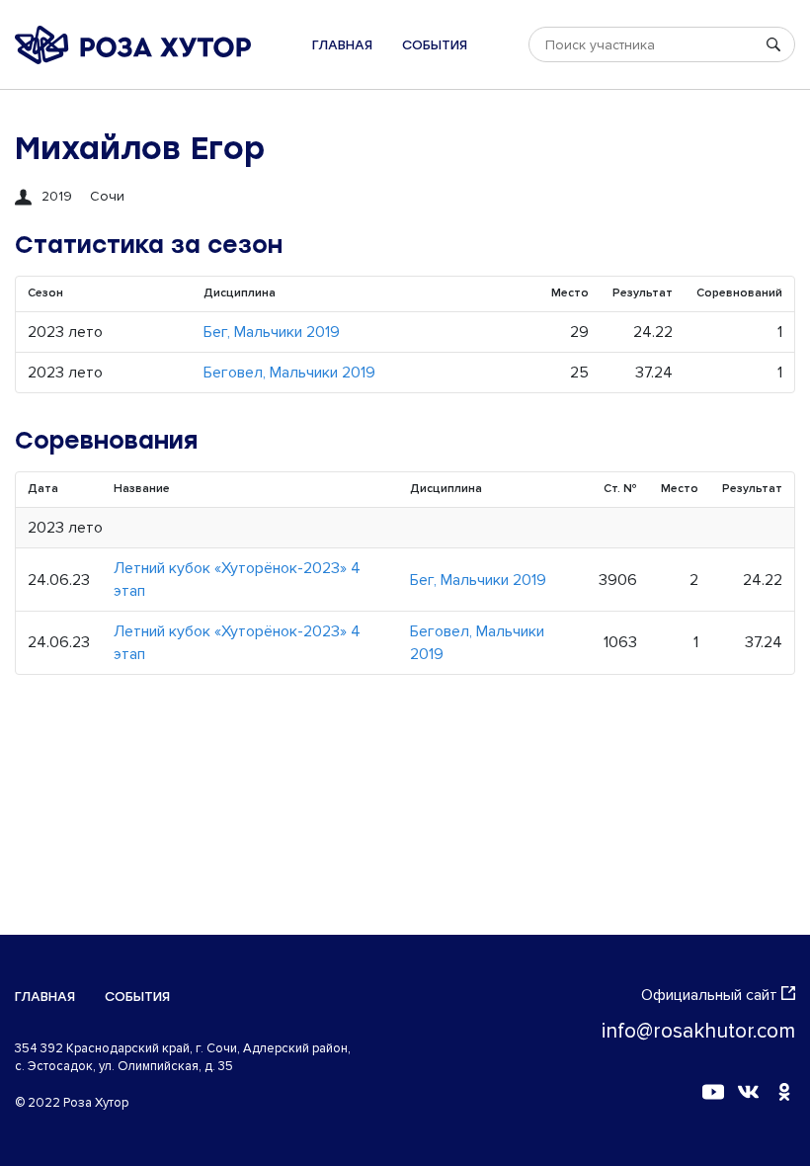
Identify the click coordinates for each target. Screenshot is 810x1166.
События (434, 45)
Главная (342, 45)
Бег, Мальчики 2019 (271, 332)
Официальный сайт (709, 995)
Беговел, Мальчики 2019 (289, 372)
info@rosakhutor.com (698, 1031)
